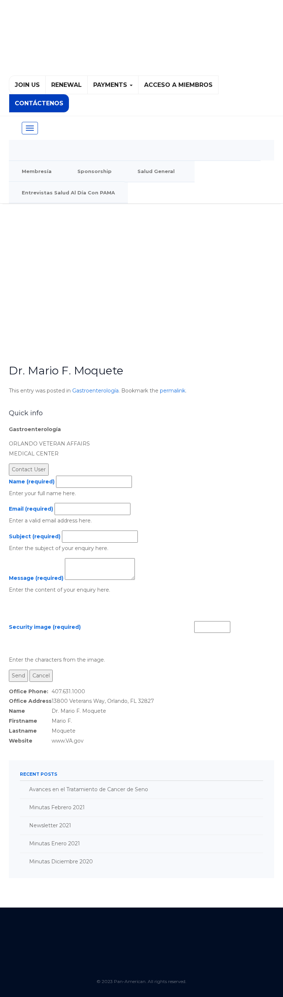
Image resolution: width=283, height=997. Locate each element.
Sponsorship (94, 171)
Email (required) (31, 508)
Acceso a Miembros (178, 84)
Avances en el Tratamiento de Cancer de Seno (88, 789)
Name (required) (32, 481)
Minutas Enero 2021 (54, 843)
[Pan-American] (141, 41)
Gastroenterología (95, 390)
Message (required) (36, 578)
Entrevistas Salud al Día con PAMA (68, 192)
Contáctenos (39, 103)
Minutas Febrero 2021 (57, 807)
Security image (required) (45, 627)
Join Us (27, 84)
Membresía (37, 171)
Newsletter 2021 (50, 825)
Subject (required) (34, 536)
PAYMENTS (111, 84)
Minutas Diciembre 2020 (61, 861)
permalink (172, 390)
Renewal (66, 84)
